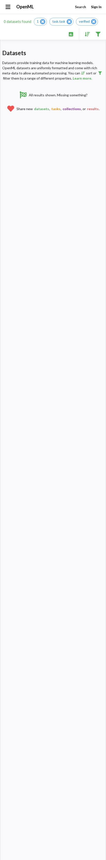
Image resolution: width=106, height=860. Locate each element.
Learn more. (82, 78)
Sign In (96, 7)
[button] (40, 22)
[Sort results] (86, 34)
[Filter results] (98, 34)
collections (72, 109)
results (93, 109)
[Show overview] (70, 34)
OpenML (25, 6)
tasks (55, 109)
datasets (41, 109)
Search (80, 7)
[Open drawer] (8, 7)
